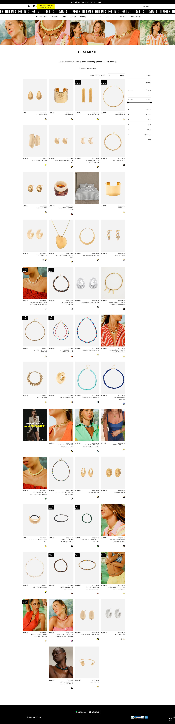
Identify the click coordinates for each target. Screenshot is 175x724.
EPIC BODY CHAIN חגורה (40, 587)
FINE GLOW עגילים (120, 255)
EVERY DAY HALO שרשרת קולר (116, 115)
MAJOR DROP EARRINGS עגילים (90, 634)
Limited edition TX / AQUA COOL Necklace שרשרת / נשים (91, 446)
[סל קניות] (29, 6)
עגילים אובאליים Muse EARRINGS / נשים (64, 161)
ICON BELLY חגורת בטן (119, 160)
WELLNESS (43, 17)
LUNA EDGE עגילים (94, 492)
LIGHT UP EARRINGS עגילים (91, 115)
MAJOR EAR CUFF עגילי (66, 397)
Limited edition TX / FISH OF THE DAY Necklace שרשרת (117, 303)
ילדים (100, 17)
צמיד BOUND (121, 208)
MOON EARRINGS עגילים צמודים (90, 302)
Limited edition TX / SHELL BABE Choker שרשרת (65, 446)
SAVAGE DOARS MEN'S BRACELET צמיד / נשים (66, 588)
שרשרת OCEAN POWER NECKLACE (118, 398)
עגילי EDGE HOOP (42, 255)
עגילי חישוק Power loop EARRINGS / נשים (92, 161)
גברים (107, 17)
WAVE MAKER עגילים (119, 492)
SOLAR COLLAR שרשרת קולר (91, 255)
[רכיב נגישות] (173, 717)
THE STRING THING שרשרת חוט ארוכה (64, 256)
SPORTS (83, 17)
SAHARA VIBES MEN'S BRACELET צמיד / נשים (92, 588)
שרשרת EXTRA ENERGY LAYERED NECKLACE (66, 351)
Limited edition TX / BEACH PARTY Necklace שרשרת (117, 351)
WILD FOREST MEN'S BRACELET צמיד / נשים (67, 540)
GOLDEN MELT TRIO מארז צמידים (66, 208)
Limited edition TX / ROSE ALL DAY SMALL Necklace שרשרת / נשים (64, 635)
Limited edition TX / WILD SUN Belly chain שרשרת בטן (116, 588)
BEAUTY (73, 17)
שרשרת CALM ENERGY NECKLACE (40, 351)
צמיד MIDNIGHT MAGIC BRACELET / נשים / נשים (66, 683)
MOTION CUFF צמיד (67, 115)
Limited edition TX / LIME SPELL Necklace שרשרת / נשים (38, 493)
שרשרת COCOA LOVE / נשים (117, 445)
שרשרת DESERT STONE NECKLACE (66, 303)
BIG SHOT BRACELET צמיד (39, 160)
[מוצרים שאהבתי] (34, 6)
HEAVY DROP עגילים (41, 115)
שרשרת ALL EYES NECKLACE (91, 350)
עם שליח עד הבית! (45, 6)
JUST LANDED (135, 17)
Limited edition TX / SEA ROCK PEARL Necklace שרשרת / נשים (38, 303)
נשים (114, 17)
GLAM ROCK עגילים (41, 208)
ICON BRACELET (42, 397)
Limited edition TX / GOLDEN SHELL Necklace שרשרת (39, 635)
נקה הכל (130, 90)
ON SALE (123, 17)
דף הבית (94, 68)
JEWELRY (54, 17)
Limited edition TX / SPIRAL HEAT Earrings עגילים (117, 540)
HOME (64, 17)
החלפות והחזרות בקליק (45, 5)
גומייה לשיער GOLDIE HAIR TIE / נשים (38, 540)
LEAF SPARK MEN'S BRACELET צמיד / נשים (90, 540)
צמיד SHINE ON (95, 682)
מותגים (92, 17)
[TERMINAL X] (87, 11)
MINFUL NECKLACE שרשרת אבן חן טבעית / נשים (64, 493)
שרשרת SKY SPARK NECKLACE (90, 397)
